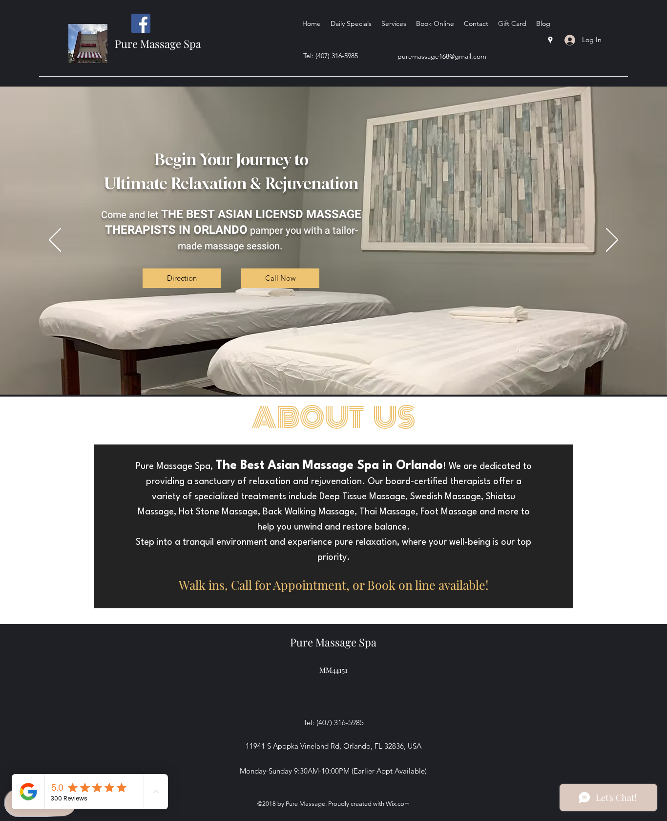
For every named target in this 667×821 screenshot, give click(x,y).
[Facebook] (140, 23)
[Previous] (55, 240)
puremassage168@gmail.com (441, 56)
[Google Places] (550, 40)
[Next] (612, 240)
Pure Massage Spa (158, 43)
